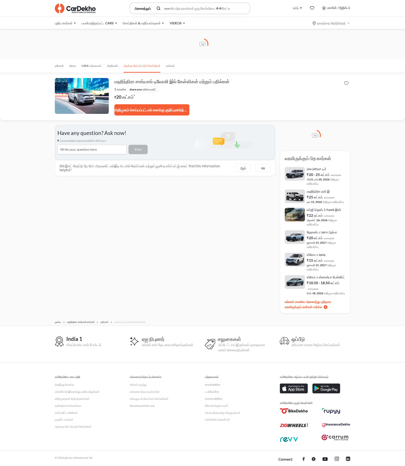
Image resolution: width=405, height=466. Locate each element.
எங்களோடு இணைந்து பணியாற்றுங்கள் (77, 391)
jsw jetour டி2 (316, 169)
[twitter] (313, 459)
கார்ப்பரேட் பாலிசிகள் (66, 412)
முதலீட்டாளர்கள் (64, 419)
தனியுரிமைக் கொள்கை (68, 405)
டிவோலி (59, 65)
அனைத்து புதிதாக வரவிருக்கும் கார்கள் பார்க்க (308, 304)
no (263, 168)
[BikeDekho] (294, 411)
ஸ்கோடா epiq (316, 255)
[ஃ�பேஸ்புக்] (304, 459)
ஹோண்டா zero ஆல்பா (322, 232)
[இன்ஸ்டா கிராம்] (337, 459)
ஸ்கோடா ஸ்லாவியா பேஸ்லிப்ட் (326, 277)
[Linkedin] (348, 459)
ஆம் (243, 168)
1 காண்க (120, 89)
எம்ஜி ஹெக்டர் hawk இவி (324, 210)
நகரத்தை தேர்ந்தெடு (331, 23)
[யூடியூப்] (325, 459)
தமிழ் (296, 7)
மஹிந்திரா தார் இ (318, 191)
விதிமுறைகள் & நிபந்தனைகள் (72, 398)
